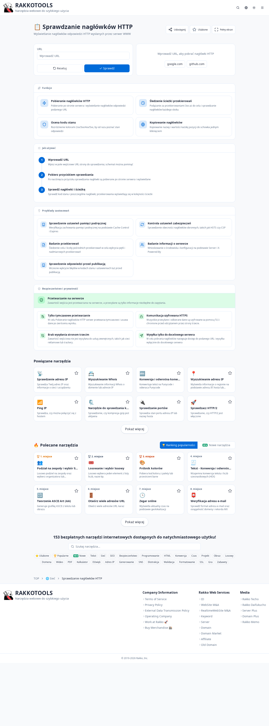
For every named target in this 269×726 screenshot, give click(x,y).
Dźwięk (96, 562)
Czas (194, 555)
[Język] (246, 8)
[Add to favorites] (76, 373)
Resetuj (62, 68)
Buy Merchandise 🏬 (158, 627)
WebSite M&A (210, 605)
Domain (206, 627)
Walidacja (169, 562)
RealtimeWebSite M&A (216, 610)
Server (205, 622)
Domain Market (211, 633)
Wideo (59, 562)
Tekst (93, 555)
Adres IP (109, 562)
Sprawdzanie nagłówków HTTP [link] (82, 578)
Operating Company (158, 616)
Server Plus (249, 610)
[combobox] (137, 547)
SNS (141, 562)
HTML (167, 555)
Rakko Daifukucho (254, 605)
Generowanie (126, 562)
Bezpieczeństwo (128, 555)
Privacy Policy (153, 605)
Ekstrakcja (153, 562)
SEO (112, 555)
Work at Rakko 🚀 (156, 622)
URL (39, 49)
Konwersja (181, 555)
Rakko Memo (250, 622)
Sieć (103, 555)
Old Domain (209, 645)
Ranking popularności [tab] (180, 445)
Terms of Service (156, 599)
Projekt (205, 555)
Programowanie (150, 555)
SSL (202, 562)
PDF (70, 562)
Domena (46, 562)
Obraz (217, 555)
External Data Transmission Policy (167, 610)
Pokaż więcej (134, 429)
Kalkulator (82, 562)
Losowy (229, 555)
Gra (210, 562)
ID (202, 599)
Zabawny (222, 562)
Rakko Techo (250, 599)
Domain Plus (250, 616)
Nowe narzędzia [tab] (219, 445)
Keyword (206, 616)
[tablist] (197, 445)
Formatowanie (187, 562)
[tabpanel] (134, 489)
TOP (36, 578)
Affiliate (206, 639)
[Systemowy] (254, 8)
